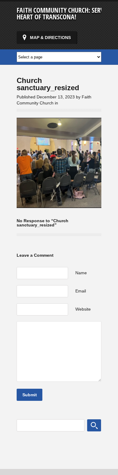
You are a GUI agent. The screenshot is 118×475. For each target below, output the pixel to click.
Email (80, 291)
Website (83, 309)
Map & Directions (50, 37)
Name (81, 272)
